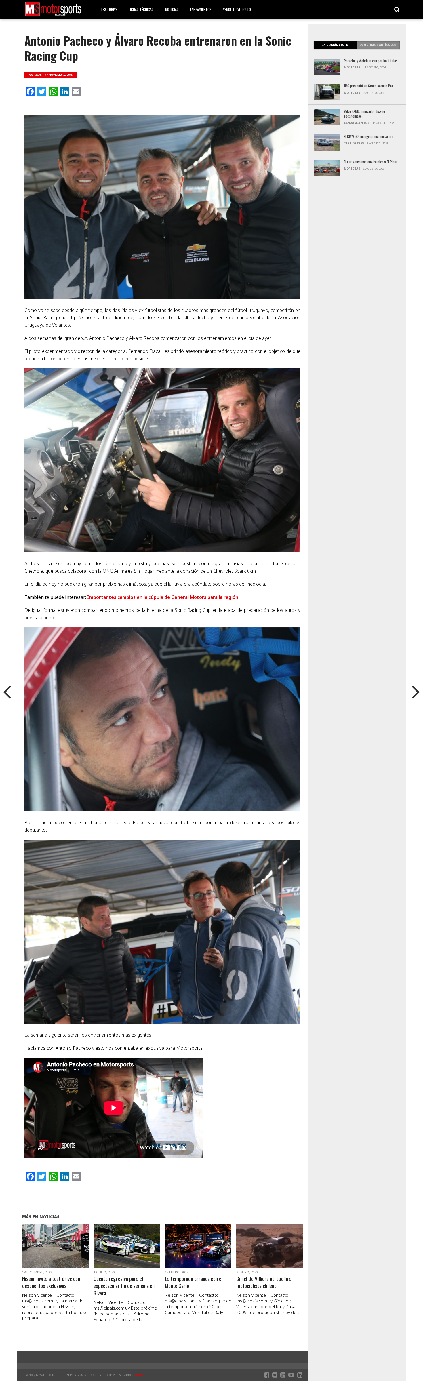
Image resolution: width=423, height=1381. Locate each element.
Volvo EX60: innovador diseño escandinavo (364, 114)
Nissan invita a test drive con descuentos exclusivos (51, 1282)
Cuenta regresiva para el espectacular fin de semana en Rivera (124, 1286)
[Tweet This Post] (55, 1253)
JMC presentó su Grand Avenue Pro (368, 86)
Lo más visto (337, 45)
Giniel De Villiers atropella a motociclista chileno (263, 1282)
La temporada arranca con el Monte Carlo (193, 1282)
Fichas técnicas (141, 9)
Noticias (172, 9)
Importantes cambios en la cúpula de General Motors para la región (162, 597)
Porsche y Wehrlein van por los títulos (371, 61)
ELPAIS (139, 1375)
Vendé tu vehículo (237, 9)
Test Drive (109, 9)
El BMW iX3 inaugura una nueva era (368, 136)
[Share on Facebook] (43, 1253)
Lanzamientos (201, 9)
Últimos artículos (380, 45)
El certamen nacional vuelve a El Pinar (370, 162)
